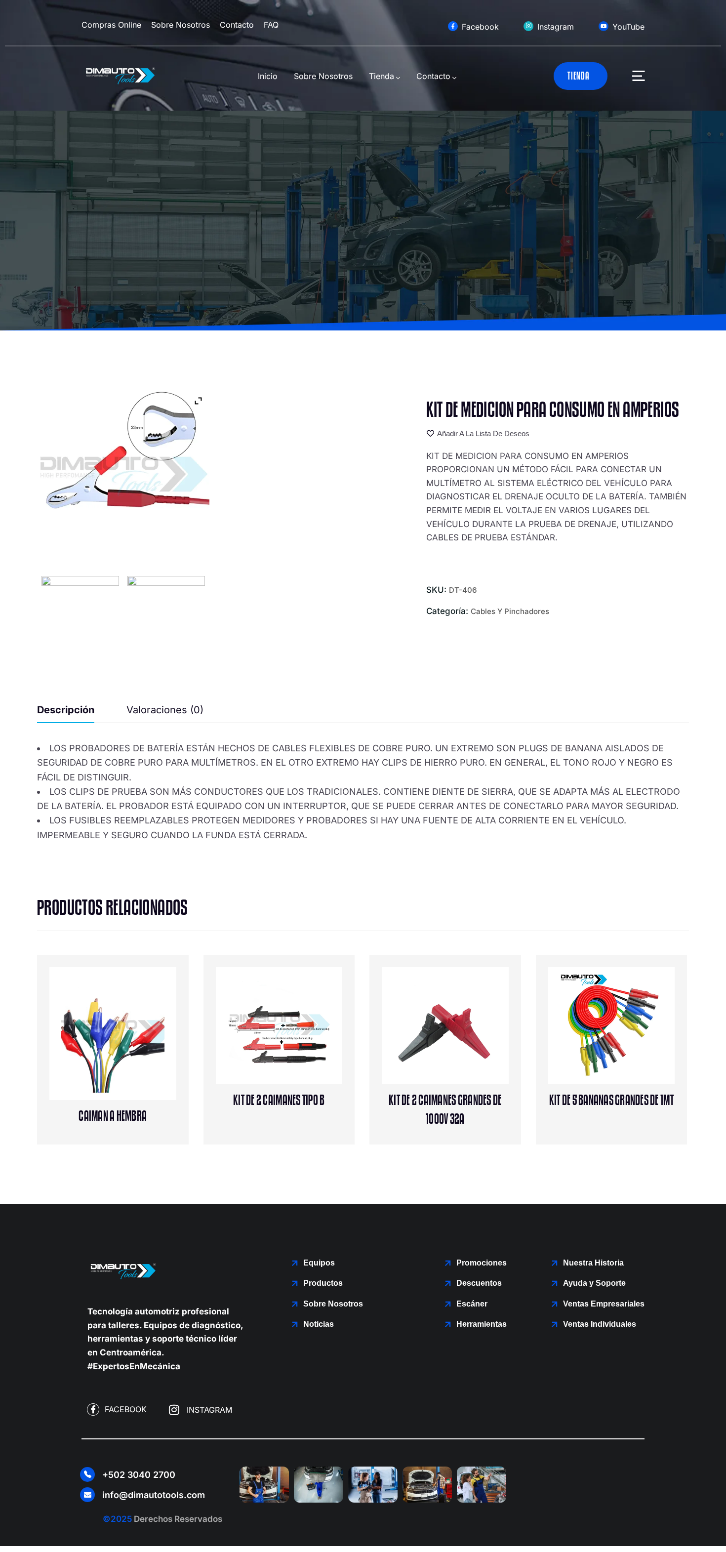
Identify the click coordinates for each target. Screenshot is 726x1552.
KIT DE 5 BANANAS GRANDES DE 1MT (611, 1100)
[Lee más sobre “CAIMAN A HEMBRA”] (133, 1059)
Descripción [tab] (65, 710)
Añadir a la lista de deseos (483, 434)
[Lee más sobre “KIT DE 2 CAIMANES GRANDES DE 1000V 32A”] (465, 1043)
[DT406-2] (81, 614)
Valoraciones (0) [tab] (164, 710)
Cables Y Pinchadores (510, 611)
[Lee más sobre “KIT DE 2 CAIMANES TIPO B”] (299, 1043)
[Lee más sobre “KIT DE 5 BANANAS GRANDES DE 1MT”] (631, 1043)
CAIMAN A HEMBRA (113, 1116)
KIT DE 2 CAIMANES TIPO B (278, 1100)
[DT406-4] (166, 614)
